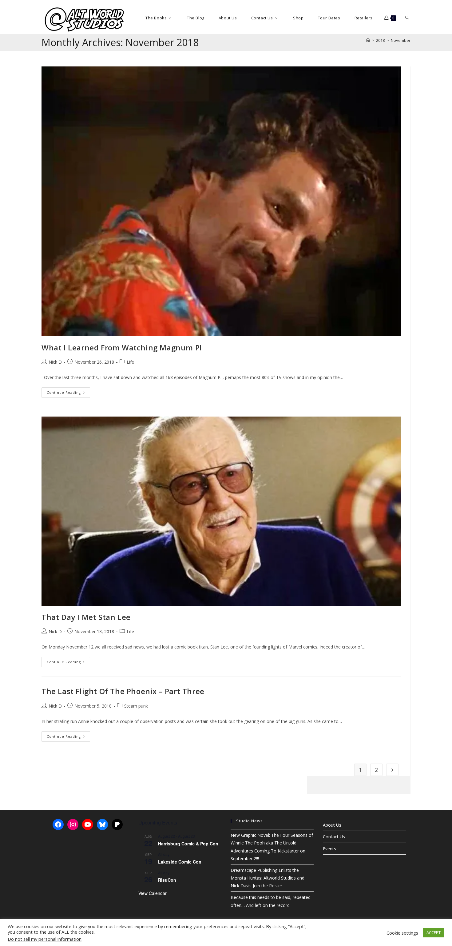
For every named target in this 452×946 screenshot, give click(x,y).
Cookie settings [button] (402, 933)
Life (130, 362)
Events (329, 849)
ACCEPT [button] (433, 932)
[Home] (368, 40)
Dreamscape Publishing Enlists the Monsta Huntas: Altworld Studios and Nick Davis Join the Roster (267, 877)
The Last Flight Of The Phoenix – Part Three (123, 691)
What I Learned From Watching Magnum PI (122, 347)
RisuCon (167, 880)
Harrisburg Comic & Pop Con (188, 843)
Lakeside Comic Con (179, 862)
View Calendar (152, 893)
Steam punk (136, 706)
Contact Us (334, 837)
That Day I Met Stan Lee (86, 617)
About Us (332, 825)
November (400, 40)
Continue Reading (68, 393)
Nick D (55, 362)
